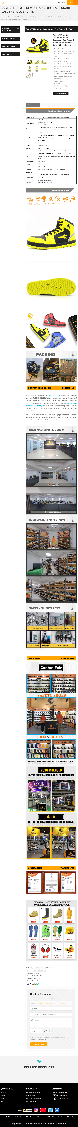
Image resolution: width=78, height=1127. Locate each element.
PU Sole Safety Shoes (21, 17)
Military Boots (30, 1095)
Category (10, 17)
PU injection (39, 968)
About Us (8, 1116)
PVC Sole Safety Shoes (33, 1098)
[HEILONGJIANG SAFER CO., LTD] (3, 2)
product (3, 1095)
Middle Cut (49, 968)
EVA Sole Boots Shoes (33, 1092)
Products (18, 1116)
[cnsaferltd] (35, 984)
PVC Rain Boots (31, 1101)
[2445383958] (30, 984)
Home (5, 17)
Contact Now (61, 93)
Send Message (39, 1044)
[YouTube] (43, 1110)
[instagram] (36, 1110)
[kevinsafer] (28, 984)
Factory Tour (28, 1116)
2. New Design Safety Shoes (37, 17)
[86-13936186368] (38, 984)
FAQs (60, 1116)
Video (2, 1101)
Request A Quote (49, 1116)
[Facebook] (57, 1110)
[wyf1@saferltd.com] (33, 984)
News (2, 1098)
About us (3, 1092)
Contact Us (69, 1116)
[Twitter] (50, 1110)
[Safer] (27, 1110)
